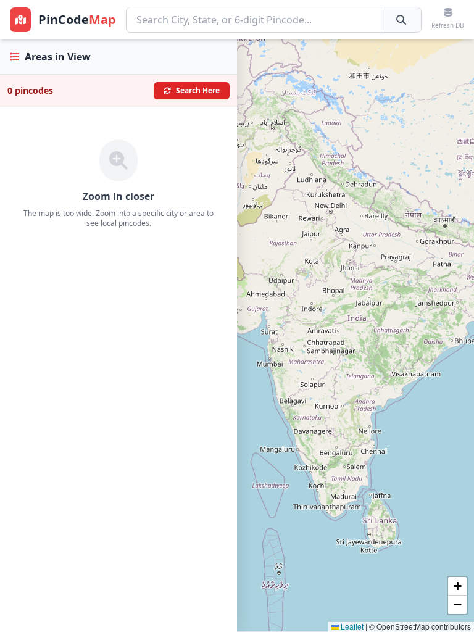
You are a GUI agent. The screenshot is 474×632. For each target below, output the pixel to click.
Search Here (198, 90)
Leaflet (351, 626)
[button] (457, 586)
